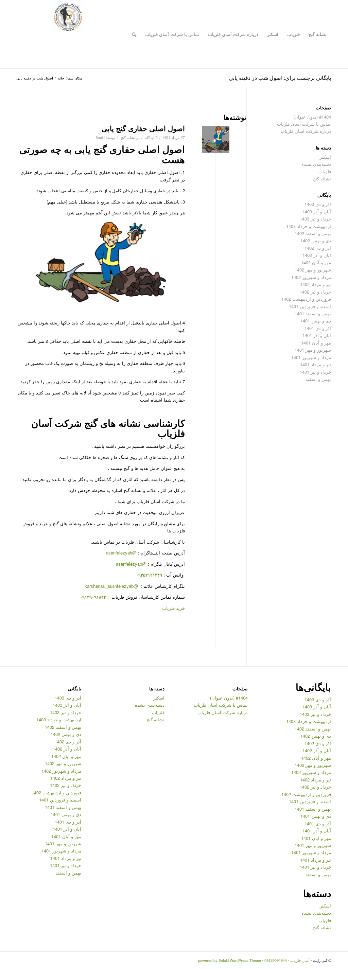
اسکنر (325, 157)
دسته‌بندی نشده (316, 164)
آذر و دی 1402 (317, 248)
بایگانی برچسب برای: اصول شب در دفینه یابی (280, 78)
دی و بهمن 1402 (315, 240)
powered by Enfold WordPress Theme (229, 960)
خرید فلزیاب (173, 608)
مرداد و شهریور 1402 (311, 277)
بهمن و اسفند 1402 (313, 233)
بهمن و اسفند (318, 379)
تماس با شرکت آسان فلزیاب (304, 124)
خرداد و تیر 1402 (315, 291)
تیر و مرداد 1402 (315, 284)
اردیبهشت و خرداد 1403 (308, 226)
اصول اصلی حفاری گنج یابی (143, 128)
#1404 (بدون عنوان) (312, 116)
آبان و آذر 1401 (316, 335)
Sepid (100, 137)
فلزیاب (324, 171)
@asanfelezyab (121, 552)
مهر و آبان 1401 (316, 342)
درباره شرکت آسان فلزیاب (306, 131)
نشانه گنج (128, 137)
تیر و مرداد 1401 (315, 364)
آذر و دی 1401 (317, 328)
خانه (61, 78)
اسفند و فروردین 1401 (310, 306)
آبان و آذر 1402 (316, 255)
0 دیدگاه (151, 137)
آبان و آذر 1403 (316, 211)
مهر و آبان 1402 (316, 262)
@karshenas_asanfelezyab (112, 586)
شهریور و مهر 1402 (313, 269)
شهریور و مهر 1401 (313, 350)
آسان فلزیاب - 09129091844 (287, 960)
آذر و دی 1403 (317, 204)
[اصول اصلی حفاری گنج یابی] (215, 139)
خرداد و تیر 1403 (315, 218)
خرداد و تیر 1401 (315, 372)
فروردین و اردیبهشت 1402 (306, 299)
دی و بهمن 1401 (315, 320)
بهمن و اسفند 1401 (313, 313)
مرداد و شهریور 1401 (311, 357)
